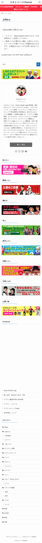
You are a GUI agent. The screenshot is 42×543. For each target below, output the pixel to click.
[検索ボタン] (39, 2)
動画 (5, 508)
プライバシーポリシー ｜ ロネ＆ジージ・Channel (21, 536)
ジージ (7, 483)
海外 (6, 496)
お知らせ (7, 431)
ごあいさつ (8, 444)
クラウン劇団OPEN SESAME (13, 399)
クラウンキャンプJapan (12, 408)
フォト (6, 475)
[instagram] (22, 151)
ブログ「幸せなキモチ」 (12, 479)
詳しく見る (21, 144)
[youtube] (26, 151)
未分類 (6, 513)
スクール (7, 470)
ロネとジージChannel (21, 2)
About (6, 427)
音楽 (5, 522)
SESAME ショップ (10, 413)
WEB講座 (8, 435)
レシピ (7, 504)
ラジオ (6, 500)
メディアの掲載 (9, 487)
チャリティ (8, 466)
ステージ (8, 440)
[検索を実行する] (38, 64)
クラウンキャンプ (10, 453)
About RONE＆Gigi (10, 390)
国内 (6, 492)
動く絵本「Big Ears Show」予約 (14, 395)
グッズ (6, 457)
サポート (7, 462)
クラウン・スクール (10, 404)
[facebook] (16, 151)
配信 (5, 517)
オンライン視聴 (9, 448)
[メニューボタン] (2, 2)
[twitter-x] (19, 151)
